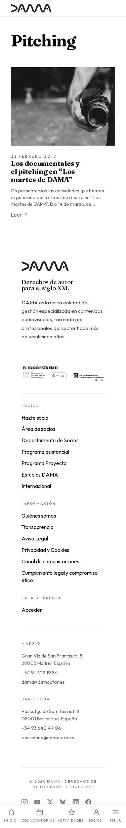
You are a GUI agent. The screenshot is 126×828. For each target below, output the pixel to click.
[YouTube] (37, 802)
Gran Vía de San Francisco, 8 (52, 656)
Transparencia (37, 527)
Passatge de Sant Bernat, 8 (50, 711)
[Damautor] (63, 270)
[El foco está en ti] (63, 373)
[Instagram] (25, 802)
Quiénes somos (39, 515)
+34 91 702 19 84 (40, 673)
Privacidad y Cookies (45, 550)
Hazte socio (35, 417)
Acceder (32, 609)
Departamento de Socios (50, 440)
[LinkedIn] (76, 802)
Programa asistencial (45, 451)
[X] (50, 802)
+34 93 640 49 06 (41, 728)
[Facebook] (88, 802)
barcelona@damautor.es (48, 738)
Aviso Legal (35, 538)
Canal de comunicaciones (50, 561)
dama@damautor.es (43, 682)
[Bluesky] (63, 802)
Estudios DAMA (40, 474)
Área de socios (38, 428)
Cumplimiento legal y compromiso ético (60, 576)
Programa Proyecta (44, 463)
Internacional (36, 486)
